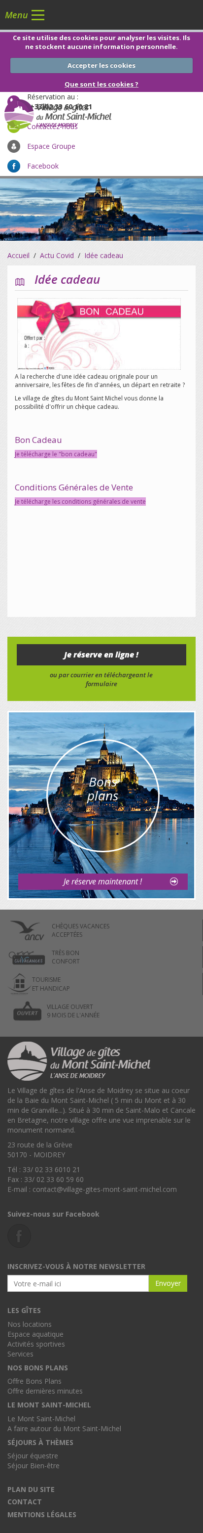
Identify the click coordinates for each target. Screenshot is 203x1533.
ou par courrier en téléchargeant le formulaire (101, 679)
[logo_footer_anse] (78, 1059)
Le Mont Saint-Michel (41, 1418)
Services (20, 1353)
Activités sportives (36, 1344)
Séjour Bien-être (33, 1465)
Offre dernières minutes (45, 1391)
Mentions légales (41, 1514)
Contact (24, 1501)
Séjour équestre (32, 1455)
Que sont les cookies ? (101, 84)
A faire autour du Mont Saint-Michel (64, 1428)
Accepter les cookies (101, 65)
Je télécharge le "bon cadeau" (56, 454)
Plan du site (31, 1489)
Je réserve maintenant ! (103, 881)
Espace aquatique (35, 1334)
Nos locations (29, 1324)
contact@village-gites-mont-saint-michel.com (105, 1189)
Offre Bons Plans (34, 1381)
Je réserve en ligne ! (101, 654)
